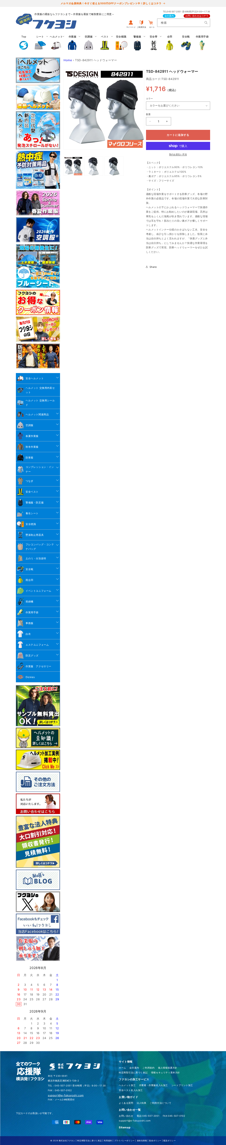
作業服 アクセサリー (38, 666)
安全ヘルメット (35, 378)
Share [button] (153, 266)
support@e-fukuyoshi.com (135, 1120)
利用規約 (108, 1140)
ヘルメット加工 (127, 1085)
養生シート (32, 513)
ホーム (122, 1067)
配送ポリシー (169, 1140)
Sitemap (124, 1127)
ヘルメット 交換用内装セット (40, 390)
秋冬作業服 (32, 446)
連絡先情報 (142, 1140)
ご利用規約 (148, 1067)
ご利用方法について (160, 1102)
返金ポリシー (155, 1140)
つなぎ (29, 480)
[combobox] (183, 23)
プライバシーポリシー (124, 1140)
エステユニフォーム (37, 644)
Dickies (30, 677)
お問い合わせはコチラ (196, 16)
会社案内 (169, 16)
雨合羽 (29, 579)
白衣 (28, 633)
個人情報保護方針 (167, 1067)
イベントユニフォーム (38, 590)
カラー (149, 98)
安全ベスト (32, 491)
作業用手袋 (32, 612)
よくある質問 (126, 1102)
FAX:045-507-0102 (174, 1115)
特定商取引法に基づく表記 (133, 1072)
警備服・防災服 (35, 502)
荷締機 (29, 601)
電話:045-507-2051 (148, 1115)
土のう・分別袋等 (36, 558)
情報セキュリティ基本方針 (165, 1072)
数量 (148, 114)
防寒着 (29, 457)
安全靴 (29, 569)
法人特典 (141, 1102)
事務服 (29, 623)
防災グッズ (32, 655)
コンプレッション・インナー (40, 469)
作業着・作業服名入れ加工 (153, 1085)
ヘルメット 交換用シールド (40, 402)
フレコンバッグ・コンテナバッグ (40, 546)
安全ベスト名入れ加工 (131, 1090)
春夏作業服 (32, 435)
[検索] (206, 23)
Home (68, 60)
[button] (40, 43)
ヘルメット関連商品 (37, 414)
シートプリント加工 (182, 1085)
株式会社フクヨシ (67, 1140)
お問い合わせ (126, 1115)
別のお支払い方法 (178, 154)
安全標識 (31, 524)
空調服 (29, 425)
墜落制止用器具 (35, 534)
